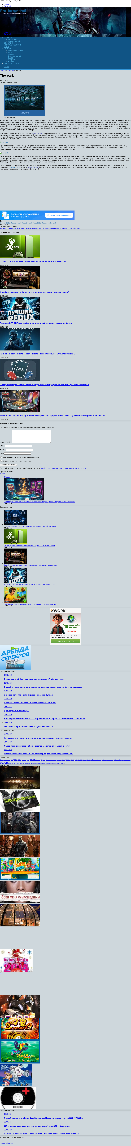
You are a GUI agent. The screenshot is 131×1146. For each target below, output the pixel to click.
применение (34, 763)
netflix (5, 760)
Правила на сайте (15, 41)
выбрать (98, 760)
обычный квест (15, 167)
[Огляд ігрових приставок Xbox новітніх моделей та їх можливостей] (20, 257)
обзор (4, 762)
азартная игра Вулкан (56, 760)
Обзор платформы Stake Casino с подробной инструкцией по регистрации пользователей (44, 385)
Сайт (2, 453)
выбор (92, 760)
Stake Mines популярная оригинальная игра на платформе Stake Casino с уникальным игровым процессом (52, 415)
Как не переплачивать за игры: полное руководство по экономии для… (31, 604)
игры (110, 760)
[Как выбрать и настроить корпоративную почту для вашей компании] (15, 524)
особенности (12, 763)
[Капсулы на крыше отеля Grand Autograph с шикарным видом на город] (20, 925)
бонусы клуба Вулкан (82, 760)
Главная (3, 70)
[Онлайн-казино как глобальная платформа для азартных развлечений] (20, 288)
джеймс (103, 760)
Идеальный (23, 760)
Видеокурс (15, 760)
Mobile (10, 58)
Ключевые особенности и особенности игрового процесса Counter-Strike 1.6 (37, 354)
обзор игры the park (48, 223)
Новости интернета (15, 50)
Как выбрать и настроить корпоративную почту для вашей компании (30, 526)
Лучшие (33, 760)
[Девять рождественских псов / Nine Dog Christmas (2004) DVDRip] (16, 1086)
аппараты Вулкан (68, 760)
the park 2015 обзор (7, 223)
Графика (11, 60)
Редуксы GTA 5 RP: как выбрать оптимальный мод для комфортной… (30, 584)
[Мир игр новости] (13, 29)
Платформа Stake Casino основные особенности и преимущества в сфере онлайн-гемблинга (39, 502)
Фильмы (11, 54)
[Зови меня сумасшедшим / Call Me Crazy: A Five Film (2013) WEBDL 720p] (20, 902)
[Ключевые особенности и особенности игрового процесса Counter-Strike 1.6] (20, 350)
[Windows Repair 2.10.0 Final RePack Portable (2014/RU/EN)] (18, 1109)
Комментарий (5, 442)
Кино (6, 47)
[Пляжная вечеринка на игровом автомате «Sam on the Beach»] (20, 880)
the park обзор (20, 223)
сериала (45, 763)
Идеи (28, 760)
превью (27, 763)
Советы (48, 760)
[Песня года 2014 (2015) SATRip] (16, 971)
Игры (10, 52)
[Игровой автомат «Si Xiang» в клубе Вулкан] (20, 1040)
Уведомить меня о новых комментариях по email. (21, 457)
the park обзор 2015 (33, 223)
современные (52, 763)
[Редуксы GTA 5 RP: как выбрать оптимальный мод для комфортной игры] (20, 319)
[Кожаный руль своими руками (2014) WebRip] (20, 811)
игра (106, 760)
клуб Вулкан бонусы (118, 760)
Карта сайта (12, 39)
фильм (63, 763)
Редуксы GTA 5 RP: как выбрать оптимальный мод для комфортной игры (36, 323)
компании (127, 760)
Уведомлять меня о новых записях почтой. (18, 461)
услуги (58, 763)
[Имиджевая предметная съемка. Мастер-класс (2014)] (20, 948)
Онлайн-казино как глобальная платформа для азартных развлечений (34, 292)
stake (8, 760)
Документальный (14, 56)
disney (2, 760)
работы (40, 763)
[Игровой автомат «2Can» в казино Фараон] (20, 1063)
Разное (7, 48)
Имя (2, 446)
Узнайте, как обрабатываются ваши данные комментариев (63, 468)
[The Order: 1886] (20, 834)
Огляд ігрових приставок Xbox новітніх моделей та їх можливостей (33, 261)
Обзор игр (9, 43)
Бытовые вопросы (12, 63)
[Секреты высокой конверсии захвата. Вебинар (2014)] (20, 994)
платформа (20, 763)
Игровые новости (12, 45)
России (38, 760)
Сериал (43, 760)
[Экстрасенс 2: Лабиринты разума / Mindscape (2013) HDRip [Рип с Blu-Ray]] (20, 788)
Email (2, 449)
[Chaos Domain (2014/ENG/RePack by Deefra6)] (20, 1017)
